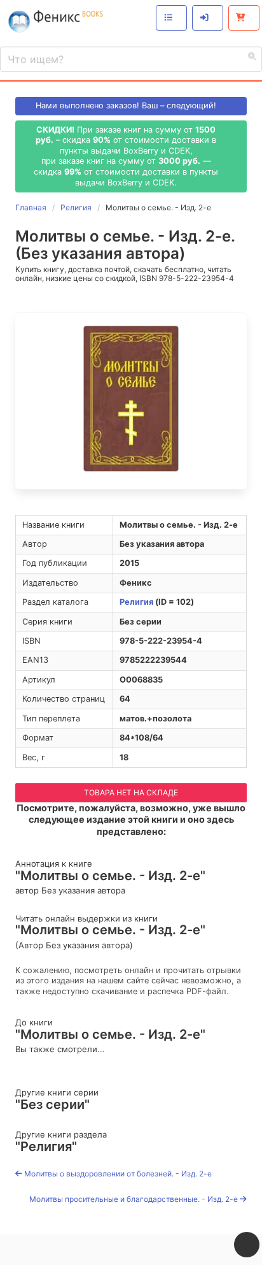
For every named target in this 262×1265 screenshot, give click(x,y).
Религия (136, 602)
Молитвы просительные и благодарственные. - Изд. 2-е (134, 1199)
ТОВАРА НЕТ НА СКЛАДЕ (131, 792)
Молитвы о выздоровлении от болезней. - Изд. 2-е (117, 1173)
